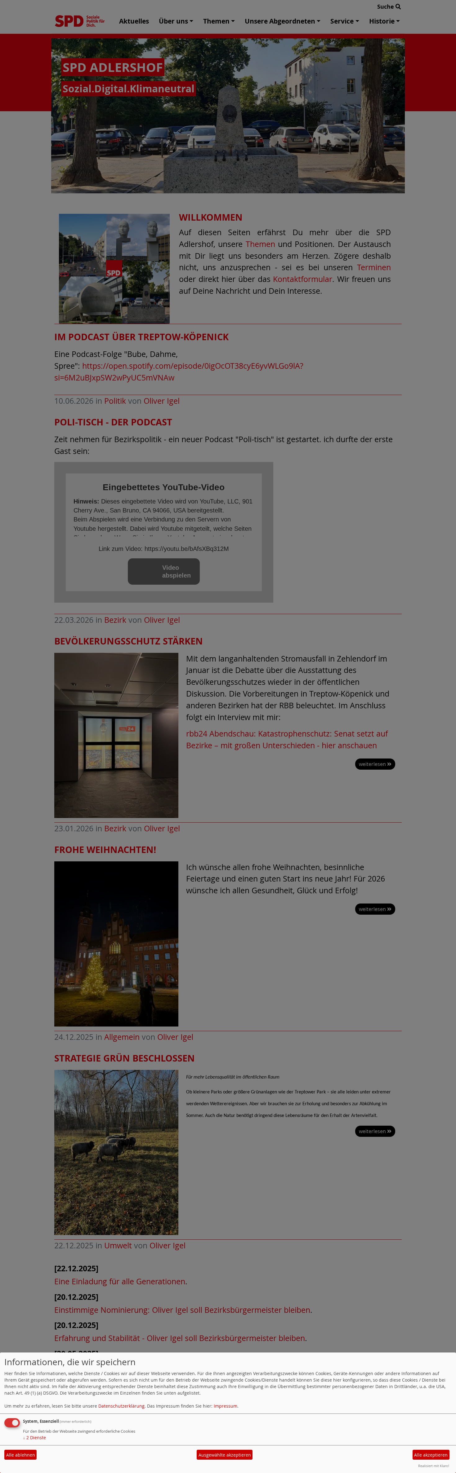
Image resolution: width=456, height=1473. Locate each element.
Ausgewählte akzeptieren (225, 1455)
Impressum (225, 1406)
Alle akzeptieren (431, 1455)
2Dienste (34, 1437)
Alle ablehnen (20, 1455)
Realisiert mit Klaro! (433, 1465)
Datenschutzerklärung (121, 1406)
